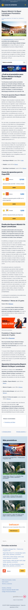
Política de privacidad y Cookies (9, 579)
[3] (4, 210)
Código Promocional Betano (9, 591)
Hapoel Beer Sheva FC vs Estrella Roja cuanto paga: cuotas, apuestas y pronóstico (13, 477)
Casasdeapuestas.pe (8, 39)
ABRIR (14, 187)
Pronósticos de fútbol (9, 422)
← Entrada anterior (6, 431)
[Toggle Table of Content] (23, 62)
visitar (22, 570)
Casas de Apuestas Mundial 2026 (10, 589)
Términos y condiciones (7, 583)
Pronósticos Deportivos (6, 18)
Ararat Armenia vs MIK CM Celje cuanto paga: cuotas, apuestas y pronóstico (13, 515)
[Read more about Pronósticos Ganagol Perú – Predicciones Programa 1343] (14, 449)
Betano (16, 164)
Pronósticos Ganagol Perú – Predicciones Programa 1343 (14, 458)
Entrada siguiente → (21, 431)
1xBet (22, 160)
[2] (4, 194)
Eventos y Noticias (6, 588)
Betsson (11, 304)
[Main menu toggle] (25, 4)
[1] (4, 179)
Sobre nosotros (5, 581)
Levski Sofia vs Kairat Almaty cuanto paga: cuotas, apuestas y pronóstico (12, 496)
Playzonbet (12, 338)
